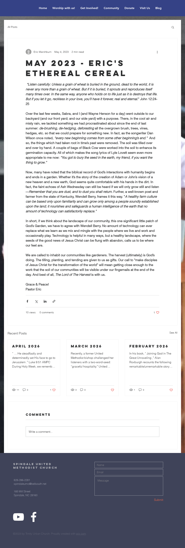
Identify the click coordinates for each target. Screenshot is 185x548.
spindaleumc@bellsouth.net (30, 483)
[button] (173, 27)
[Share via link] (54, 301)
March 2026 (86, 346)
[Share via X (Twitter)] (36, 301)
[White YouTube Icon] (18, 517)
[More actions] (157, 52)
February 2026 (148, 346)
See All (173, 332)
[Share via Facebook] (27, 301)
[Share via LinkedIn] (45, 301)
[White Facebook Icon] (33, 517)
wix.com (81, 533)
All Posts (12, 27)
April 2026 (26, 346)
